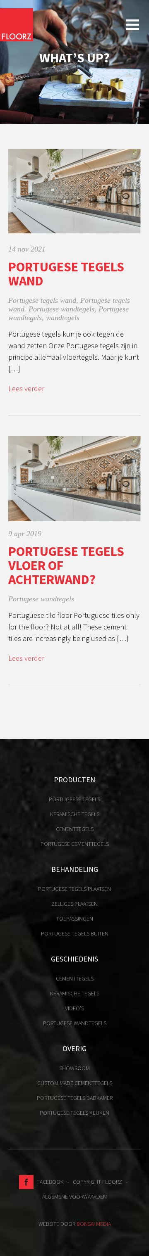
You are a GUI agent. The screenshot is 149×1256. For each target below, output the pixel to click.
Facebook (49, 1181)
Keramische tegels (74, 814)
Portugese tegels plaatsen (74, 889)
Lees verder (26, 388)
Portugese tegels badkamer (75, 1098)
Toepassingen (74, 918)
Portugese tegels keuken (74, 1112)
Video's (74, 1008)
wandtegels (62, 317)
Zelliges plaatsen (74, 903)
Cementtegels (75, 829)
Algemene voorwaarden (74, 1196)
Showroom (74, 1068)
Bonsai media (94, 1224)
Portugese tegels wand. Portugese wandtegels (69, 304)
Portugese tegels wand (66, 274)
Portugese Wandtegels (74, 1023)
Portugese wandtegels (41, 599)
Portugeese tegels (74, 799)
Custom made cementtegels (74, 1083)
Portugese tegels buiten (74, 933)
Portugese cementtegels (75, 844)
